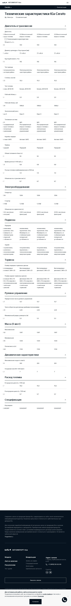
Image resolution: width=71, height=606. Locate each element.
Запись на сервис (31, 561)
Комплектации (61, 7)
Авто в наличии (11, 561)
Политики (41, 596)
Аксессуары (30, 566)
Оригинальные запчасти (34, 569)
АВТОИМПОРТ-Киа (14, 2)
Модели (8, 557)
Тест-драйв (8, 569)
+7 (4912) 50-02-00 (54, 564)
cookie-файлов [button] (47, 594)
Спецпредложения (32, 563)
